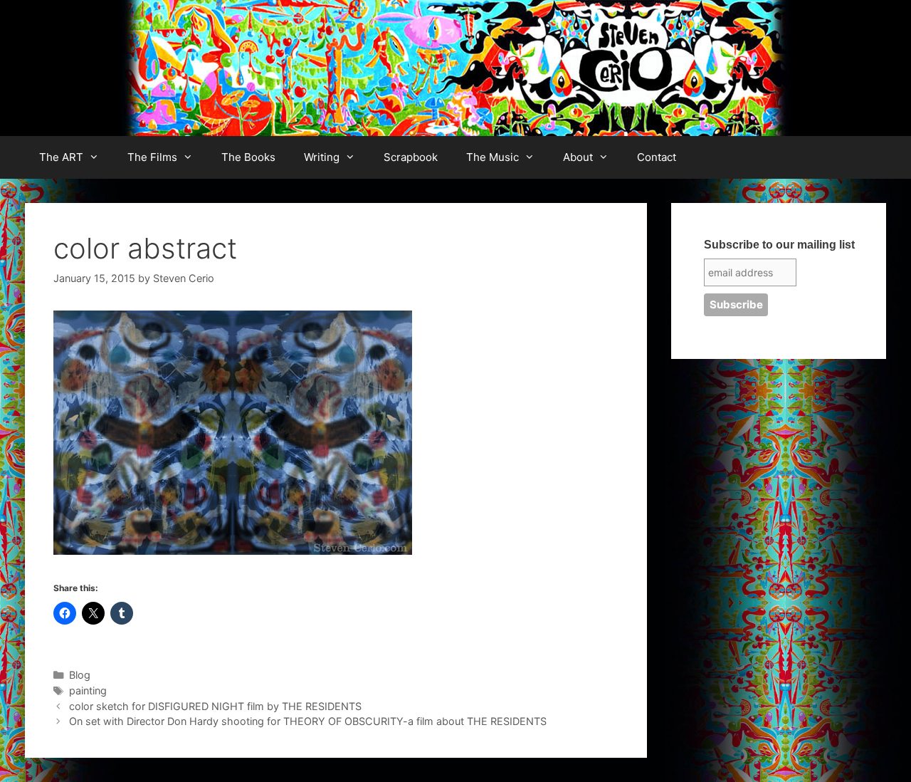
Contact (656, 157)
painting (88, 690)
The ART (61, 157)
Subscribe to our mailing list (779, 245)
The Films (152, 157)
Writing (321, 157)
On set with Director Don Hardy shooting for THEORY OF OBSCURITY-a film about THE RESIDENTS (308, 721)
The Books (248, 157)
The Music (492, 157)
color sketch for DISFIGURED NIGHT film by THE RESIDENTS (215, 706)
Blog (79, 675)
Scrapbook (411, 157)
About (578, 157)
